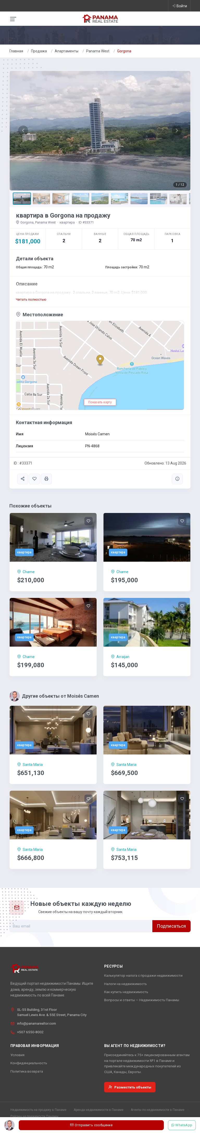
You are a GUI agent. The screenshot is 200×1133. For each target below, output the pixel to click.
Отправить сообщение (94, 1125)
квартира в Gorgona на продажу (63, 215)
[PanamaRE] (100, 18)
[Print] (46, 479)
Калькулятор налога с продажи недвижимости (143, 975)
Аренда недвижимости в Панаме (98, 1110)
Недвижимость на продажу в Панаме (38, 1110)
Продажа (39, 51)
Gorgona (124, 51)
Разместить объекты (132, 1087)
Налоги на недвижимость (125, 984)
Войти (182, 6)
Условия (17, 1055)
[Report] (177, 479)
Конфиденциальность (28, 1063)
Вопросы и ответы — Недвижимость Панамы (141, 1000)
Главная (16, 51)
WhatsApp (184, 1125)
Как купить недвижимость (126, 992)
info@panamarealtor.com (36, 1023)
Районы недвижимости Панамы (34, 1116)
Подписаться (171, 926)
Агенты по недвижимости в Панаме (157, 1110)
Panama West (97, 51)
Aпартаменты (66, 51)
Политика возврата (26, 1071)
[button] (23, 130)
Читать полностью (31, 299)
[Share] (22, 479)
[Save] (34, 479)
